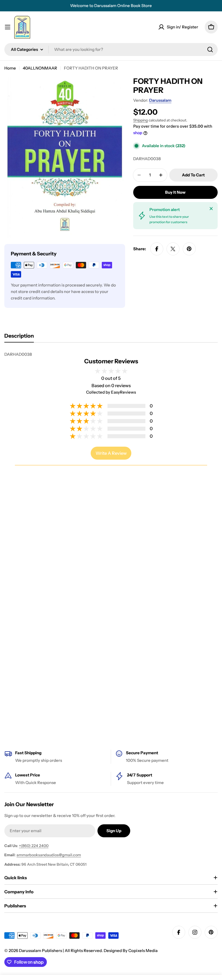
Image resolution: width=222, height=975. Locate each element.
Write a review (111, 453)
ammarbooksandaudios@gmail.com (49, 854)
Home (10, 68)
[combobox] (111, 49)
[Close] (211, 208)
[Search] (210, 49)
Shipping (140, 120)
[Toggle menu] (7, 27)
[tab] (19, 337)
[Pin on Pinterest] (189, 248)
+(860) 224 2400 (33, 845)
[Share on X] (172, 248)
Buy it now (175, 192)
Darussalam (160, 100)
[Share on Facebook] (156, 248)
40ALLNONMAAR (40, 68)
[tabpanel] (111, 354)
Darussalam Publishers (40, 950)
